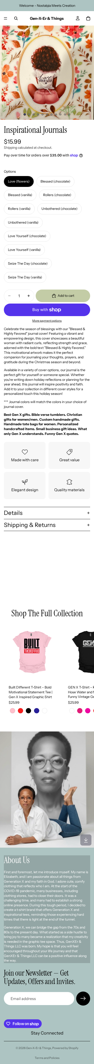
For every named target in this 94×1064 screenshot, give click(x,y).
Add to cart (66, 295)
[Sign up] (83, 999)
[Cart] (88, 18)
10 (65, 114)
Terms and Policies (47, 1058)
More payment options (47, 320)
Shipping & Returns (29, 524)
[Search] (16, 18)
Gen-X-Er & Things (38, 1048)
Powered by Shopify (65, 1048)
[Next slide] (85, 671)
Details (13, 512)
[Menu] (5, 18)
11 (69, 114)
